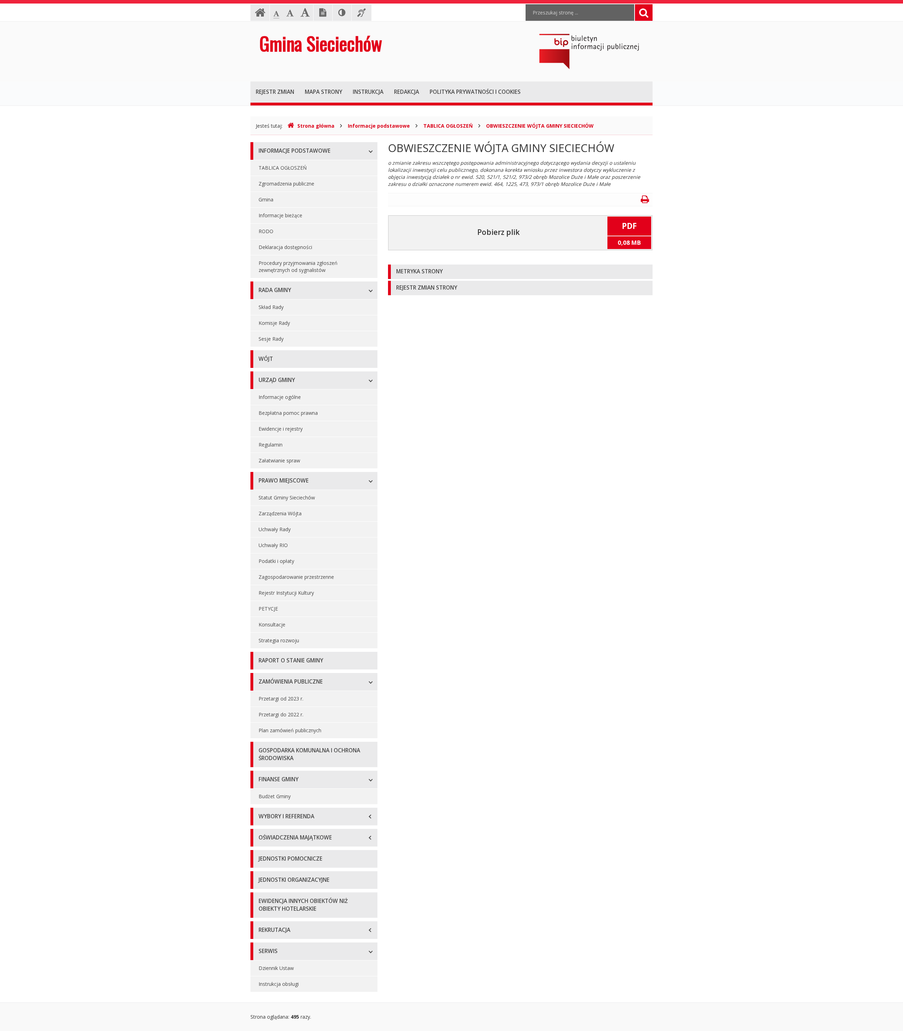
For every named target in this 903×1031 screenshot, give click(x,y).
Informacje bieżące (280, 215)
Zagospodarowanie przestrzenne (296, 577)
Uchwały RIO (273, 545)
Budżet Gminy (275, 796)
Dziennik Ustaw (276, 968)
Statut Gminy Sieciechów (287, 497)
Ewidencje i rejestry (281, 428)
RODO (266, 231)
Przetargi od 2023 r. (281, 698)
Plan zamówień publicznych (290, 730)
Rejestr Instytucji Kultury (286, 592)
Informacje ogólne (280, 397)
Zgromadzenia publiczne (286, 183)
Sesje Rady (271, 338)
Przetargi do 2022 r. (281, 714)
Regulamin (271, 444)
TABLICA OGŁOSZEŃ (448, 125)
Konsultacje (272, 624)
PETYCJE (268, 608)
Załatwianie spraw (279, 460)
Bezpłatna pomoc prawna (288, 413)
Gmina (266, 199)
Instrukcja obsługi (279, 984)
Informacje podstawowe (379, 125)
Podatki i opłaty (276, 561)
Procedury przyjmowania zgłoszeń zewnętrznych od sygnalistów (298, 266)
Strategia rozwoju (279, 640)
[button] (520, 272)
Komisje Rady (274, 323)
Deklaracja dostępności (285, 247)
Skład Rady (271, 307)
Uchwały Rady (275, 529)
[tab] (520, 272)
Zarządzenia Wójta (280, 513)
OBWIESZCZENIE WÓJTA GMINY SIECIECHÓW (540, 125)
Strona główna (315, 125)
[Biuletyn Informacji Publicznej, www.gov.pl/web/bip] (589, 51)
